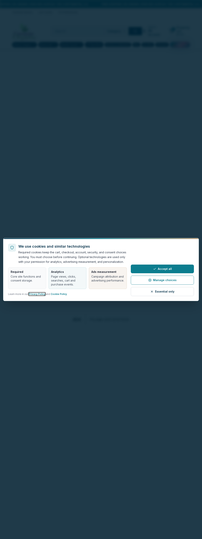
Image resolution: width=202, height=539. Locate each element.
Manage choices (165, 280)
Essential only (164, 291)
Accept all (165, 268)
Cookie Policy (59, 294)
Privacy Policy (37, 294)
